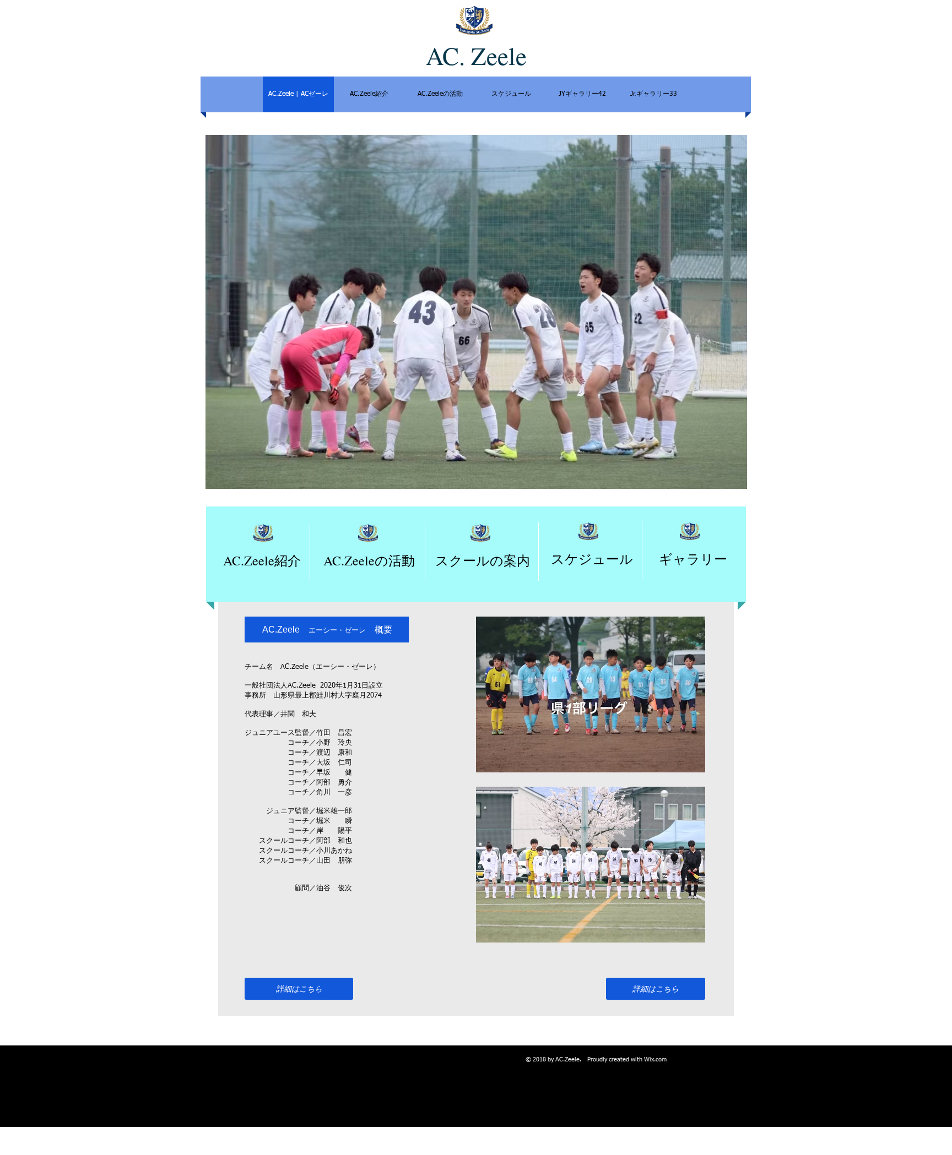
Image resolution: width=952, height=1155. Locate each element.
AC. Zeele (476, 55)
